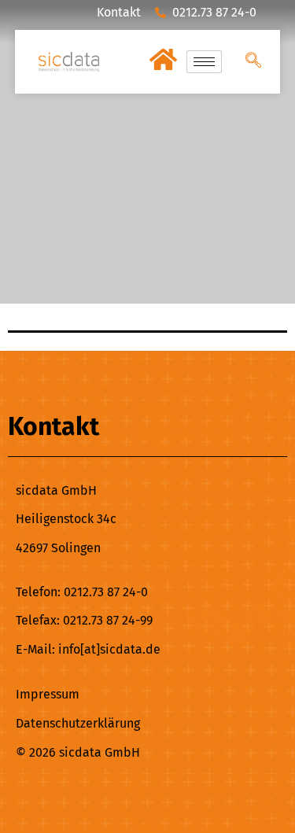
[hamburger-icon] (204, 61)
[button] (253, 61)
